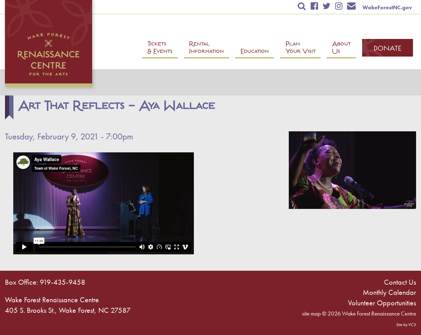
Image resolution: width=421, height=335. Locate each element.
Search (302, 6)
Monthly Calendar (389, 292)
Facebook (314, 6)
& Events (160, 48)
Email (351, 6)
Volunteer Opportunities (382, 302)
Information (206, 48)
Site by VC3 (406, 324)
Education (254, 52)
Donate (388, 49)
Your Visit (300, 48)
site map (311, 313)
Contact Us (400, 282)
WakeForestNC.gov (387, 7)
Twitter (326, 6)
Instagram (338, 6)
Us (341, 48)
